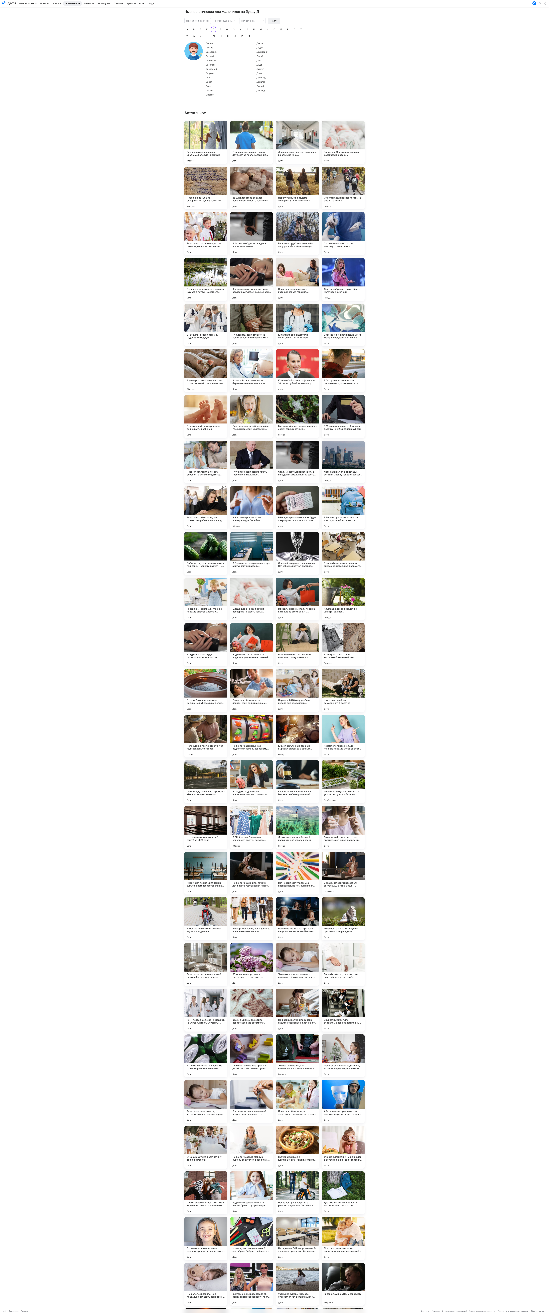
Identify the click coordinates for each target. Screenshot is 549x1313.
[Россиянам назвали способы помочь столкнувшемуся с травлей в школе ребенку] (297, 644)
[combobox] (222, 20)
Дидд (259, 64)
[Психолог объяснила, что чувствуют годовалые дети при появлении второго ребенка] (297, 1101)
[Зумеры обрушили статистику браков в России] (205, 1147)
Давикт (209, 43)
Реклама (24, 1311)
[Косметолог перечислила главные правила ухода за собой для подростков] (343, 736)
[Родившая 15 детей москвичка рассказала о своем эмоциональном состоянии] (343, 142)
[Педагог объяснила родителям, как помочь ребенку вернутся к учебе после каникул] (343, 1055)
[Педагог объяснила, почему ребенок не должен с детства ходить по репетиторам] (205, 462)
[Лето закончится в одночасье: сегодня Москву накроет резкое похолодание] (343, 462)
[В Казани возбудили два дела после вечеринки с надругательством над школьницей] (251, 233)
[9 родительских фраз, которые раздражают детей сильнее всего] (251, 279)
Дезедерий (211, 52)
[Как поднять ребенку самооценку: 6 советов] (343, 690)
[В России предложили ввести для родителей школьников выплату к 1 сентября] (343, 507)
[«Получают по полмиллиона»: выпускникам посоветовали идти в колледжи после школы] (205, 873)
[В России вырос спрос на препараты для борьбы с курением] (251, 507)
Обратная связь (537, 1311)
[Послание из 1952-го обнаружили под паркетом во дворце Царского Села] (205, 188)
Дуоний (260, 86)
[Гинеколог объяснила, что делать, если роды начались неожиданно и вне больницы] (251, 690)
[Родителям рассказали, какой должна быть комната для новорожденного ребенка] (205, 964)
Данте (259, 43)
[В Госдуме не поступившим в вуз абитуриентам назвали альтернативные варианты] (251, 553)
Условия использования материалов (513, 1311)
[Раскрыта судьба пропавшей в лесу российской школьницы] (297, 233)
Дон (208, 77)
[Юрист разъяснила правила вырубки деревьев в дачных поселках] (297, 736)
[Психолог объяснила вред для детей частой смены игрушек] (251, 1055)
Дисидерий (211, 69)
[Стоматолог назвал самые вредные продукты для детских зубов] (205, 1238)
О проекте (425, 1311)
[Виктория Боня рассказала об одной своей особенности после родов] (251, 1284)
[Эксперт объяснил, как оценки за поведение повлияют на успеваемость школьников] (251, 918)
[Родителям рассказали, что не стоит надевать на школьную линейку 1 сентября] (205, 233)
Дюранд (260, 90)
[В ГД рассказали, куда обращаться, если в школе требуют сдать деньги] (205, 644)
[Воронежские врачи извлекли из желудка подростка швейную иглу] (343, 325)
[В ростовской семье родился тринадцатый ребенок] (205, 416)
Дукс (208, 86)
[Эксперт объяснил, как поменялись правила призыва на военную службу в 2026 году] (297, 1055)
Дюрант (210, 94)
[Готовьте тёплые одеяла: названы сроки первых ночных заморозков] (297, 416)
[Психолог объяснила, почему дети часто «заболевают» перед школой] (251, 873)
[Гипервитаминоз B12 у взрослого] (343, 1284)
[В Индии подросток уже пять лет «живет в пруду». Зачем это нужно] (205, 279)
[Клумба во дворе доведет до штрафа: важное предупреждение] (343, 599)
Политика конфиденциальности (482, 1311)
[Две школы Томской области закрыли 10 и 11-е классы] (343, 1192)
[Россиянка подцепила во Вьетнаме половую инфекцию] (205, 142)
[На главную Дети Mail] (11, 3)
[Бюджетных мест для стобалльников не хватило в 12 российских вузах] (343, 1010)
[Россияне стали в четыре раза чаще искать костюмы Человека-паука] (297, 918)
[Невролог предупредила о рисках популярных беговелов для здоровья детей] (297, 1192)
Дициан (210, 73)
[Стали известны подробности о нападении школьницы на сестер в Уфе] (297, 462)
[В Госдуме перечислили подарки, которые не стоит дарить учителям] (297, 599)
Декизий (210, 56)
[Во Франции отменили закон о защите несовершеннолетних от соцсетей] (297, 1010)
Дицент (260, 69)
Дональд (260, 77)
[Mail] (4, 3)
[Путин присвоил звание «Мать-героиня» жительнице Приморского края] (251, 462)
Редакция (435, 1311)
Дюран (209, 90)
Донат (209, 82)
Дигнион (210, 64)
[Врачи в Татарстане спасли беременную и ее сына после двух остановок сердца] (251, 370)
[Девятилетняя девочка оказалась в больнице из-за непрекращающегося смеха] (297, 142)
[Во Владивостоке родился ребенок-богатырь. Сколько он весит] (251, 188)
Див (258, 60)
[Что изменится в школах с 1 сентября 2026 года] (205, 827)
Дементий (211, 60)
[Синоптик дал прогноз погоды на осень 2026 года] (343, 188)
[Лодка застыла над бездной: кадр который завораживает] (297, 827)
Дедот (259, 47)
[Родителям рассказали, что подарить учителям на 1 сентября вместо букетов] (251, 644)
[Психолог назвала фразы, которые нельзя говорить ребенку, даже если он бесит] (297, 279)
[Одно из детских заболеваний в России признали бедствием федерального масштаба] (251, 416)
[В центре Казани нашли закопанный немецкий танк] (343, 644)
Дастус (209, 47)
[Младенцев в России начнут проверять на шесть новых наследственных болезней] (251, 599)
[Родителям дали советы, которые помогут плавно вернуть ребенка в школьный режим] (205, 1101)
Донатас (260, 82)
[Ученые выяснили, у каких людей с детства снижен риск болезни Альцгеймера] (343, 1147)
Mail (4, 1311)
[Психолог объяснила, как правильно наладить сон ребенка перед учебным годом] (205, 1284)
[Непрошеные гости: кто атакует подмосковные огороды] (205, 736)
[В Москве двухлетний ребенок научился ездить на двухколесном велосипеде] (205, 918)
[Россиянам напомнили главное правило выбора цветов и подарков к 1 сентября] (205, 599)
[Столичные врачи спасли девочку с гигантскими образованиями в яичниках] (343, 233)
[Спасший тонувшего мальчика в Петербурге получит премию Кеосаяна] (297, 553)
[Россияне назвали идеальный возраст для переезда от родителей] (251, 1101)
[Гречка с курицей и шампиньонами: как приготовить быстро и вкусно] (297, 1147)
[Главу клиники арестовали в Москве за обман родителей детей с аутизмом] (297, 781)
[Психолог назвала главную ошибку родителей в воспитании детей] (251, 1147)
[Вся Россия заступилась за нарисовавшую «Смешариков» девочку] (297, 873)
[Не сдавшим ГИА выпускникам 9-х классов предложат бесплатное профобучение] (297, 1238)
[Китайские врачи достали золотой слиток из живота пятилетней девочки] (297, 325)
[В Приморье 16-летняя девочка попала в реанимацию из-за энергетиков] (205, 1055)
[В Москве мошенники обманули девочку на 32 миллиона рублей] (343, 416)
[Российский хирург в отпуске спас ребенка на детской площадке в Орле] (343, 964)
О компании (13, 1311)
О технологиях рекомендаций (454, 1311)
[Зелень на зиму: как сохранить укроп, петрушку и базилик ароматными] (343, 781)
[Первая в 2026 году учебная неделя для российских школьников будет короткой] (297, 690)
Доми (259, 73)
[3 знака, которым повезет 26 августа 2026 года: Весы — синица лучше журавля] (343, 873)
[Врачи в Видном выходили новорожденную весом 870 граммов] (251, 1010)
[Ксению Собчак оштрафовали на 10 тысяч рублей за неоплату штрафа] (297, 370)
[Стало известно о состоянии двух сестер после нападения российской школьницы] (251, 142)
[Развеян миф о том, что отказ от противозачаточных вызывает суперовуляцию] (343, 827)
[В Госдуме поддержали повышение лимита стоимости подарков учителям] (251, 781)
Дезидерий (262, 52)
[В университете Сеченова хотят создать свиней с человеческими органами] (205, 370)
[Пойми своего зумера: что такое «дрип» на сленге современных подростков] (205, 1192)
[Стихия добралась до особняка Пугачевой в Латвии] (343, 279)
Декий (259, 56)
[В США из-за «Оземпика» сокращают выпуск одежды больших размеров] (251, 827)
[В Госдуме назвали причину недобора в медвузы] (205, 325)
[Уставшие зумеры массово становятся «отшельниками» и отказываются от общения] (297, 1284)
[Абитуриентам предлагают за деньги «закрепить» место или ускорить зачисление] (343, 1101)
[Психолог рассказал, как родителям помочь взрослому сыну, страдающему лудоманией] (251, 736)
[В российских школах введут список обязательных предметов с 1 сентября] (343, 553)
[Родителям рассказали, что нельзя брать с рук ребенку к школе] (251, 1192)
